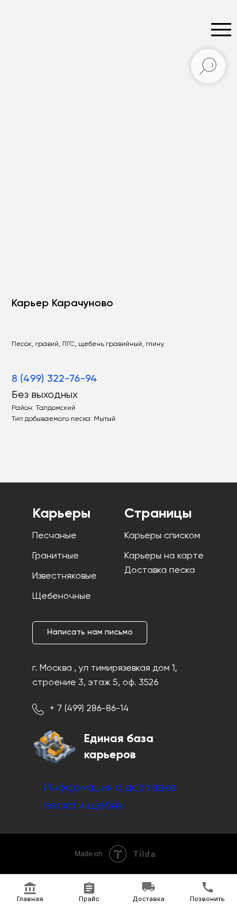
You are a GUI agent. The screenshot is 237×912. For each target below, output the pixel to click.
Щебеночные (61, 596)
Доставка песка (159, 570)
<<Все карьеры (49, 57)
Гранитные (55, 556)
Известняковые (64, 576)
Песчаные (54, 536)
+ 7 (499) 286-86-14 (89, 708)
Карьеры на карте (164, 556)
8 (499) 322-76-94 (54, 379)
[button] (89, 632)
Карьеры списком (162, 536)
